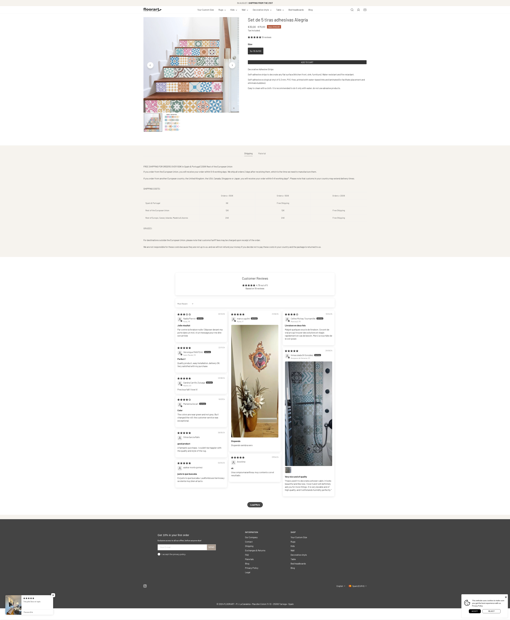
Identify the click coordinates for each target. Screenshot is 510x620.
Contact (249, 541)
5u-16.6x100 (255, 51)
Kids (293, 546)
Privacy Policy (251, 568)
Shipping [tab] (248, 153)
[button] (222, 9)
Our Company (251, 537)
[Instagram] (145, 586)
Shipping (249, 546)
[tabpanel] (255, 207)
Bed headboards (298, 563)
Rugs (293, 541)
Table (293, 559)
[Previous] (150, 65)
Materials (249, 559)
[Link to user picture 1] (255, 381)
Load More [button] (255, 504)
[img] (184, 314)
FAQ (247, 554)
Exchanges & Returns (255, 550)
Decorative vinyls (299, 554)
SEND (211, 547)
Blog (247, 563)
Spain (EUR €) (358, 586)
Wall (292, 550)
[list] (191, 65)
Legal (247, 572)
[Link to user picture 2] (288, 470)
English (340, 586)
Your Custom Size (299, 537)
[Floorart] (152, 10)
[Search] (352, 10)
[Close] (506, 597)
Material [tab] (262, 153)
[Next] (232, 65)
